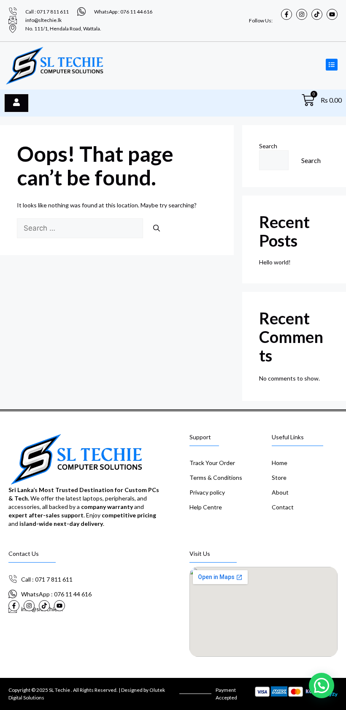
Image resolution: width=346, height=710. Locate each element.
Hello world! (275, 262)
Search (268, 146)
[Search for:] (80, 228)
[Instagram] (301, 14)
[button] (321, 685)
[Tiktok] (316, 14)
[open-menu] (16, 103)
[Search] (156, 228)
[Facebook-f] (286, 14)
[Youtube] (332, 14)
